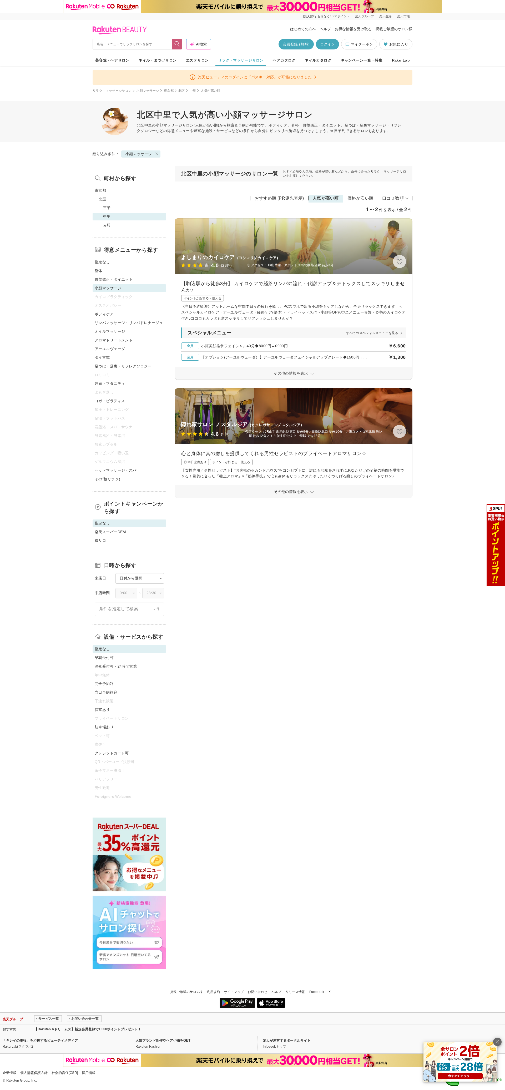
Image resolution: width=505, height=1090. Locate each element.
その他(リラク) (107, 479)
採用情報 (88, 1073)
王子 (107, 208)
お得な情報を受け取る (353, 29)
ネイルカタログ (318, 60)
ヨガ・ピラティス (110, 401)
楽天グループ (364, 16)
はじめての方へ (303, 29)
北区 (181, 91)
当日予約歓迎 (106, 692)
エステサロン (197, 60)
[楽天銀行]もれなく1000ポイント (326, 16)
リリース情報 (295, 992)
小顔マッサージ (147, 91)
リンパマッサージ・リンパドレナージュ (129, 323)
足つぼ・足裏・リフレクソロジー (123, 366)
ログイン (327, 44)
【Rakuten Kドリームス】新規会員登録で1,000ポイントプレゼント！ (87, 1029)
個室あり (102, 710)
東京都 (169, 91)
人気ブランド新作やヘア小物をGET (162, 1040)
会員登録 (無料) (296, 44)
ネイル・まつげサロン (157, 60)
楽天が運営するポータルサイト (287, 1040)
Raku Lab (401, 60)
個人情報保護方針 (34, 1073)
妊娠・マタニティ (110, 383)
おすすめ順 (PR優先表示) (279, 198)
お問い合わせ (257, 992)
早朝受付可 (104, 657)
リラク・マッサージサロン (241, 60)
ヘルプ (325, 29)
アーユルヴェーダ (110, 349)
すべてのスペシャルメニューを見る (372, 333)
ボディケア (104, 314)
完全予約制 (104, 684)
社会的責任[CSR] (65, 1073)
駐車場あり (104, 727)
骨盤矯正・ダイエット (114, 279)
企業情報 (9, 1073)
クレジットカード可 (112, 753)
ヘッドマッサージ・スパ (116, 470)
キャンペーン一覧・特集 (362, 60)
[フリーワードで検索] (177, 44)
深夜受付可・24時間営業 (116, 666)
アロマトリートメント (114, 340)
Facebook (316, 992)
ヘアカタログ (284, 60)
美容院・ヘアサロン (112, 60)
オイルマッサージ (110, 331)
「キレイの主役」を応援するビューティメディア (40, 1040)
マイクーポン (362, 44)
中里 (193, 91)
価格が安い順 (360, 198)
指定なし (102, 262)
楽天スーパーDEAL (111, 532)
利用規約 (213, 992)
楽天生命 (385, 16)
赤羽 (107, 225)
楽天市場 (403, 16)
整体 (98, 271)
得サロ (100, 540)
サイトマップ (234, 992)
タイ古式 (102, 357)
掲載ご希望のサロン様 (394, 29)
